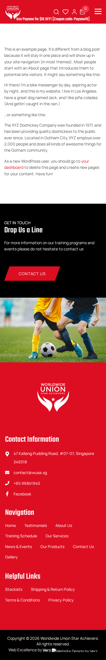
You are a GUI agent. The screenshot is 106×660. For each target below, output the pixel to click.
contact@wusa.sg (30, 472)
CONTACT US (32, 273)
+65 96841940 (27, 483)
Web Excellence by (29, 650)
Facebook (22, 494)
